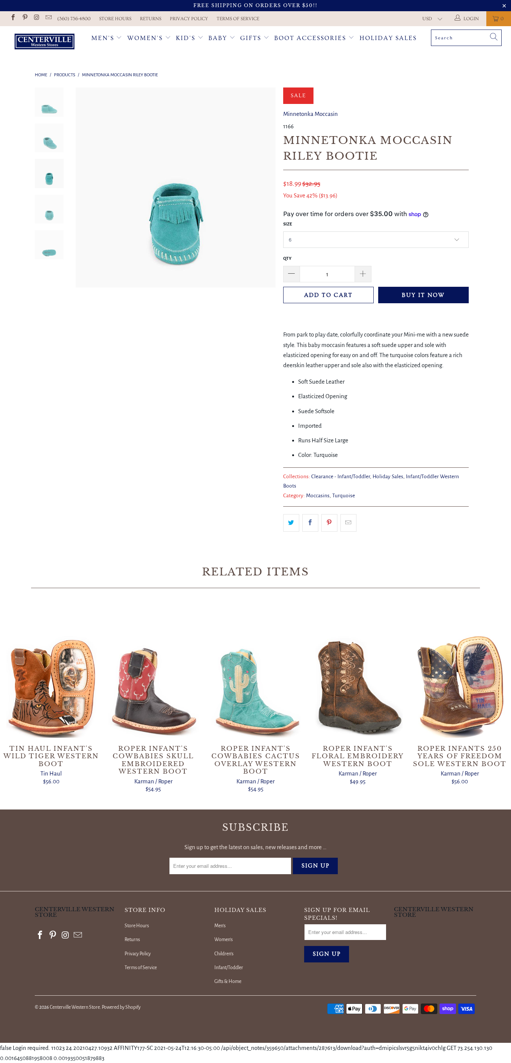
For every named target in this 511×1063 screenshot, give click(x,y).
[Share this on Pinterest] (329, 523)
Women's (145, 38)
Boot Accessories (311, 38)
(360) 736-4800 (74, 18)
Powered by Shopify (121, 1007)
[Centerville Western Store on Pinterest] (24, 18)
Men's (102, 38)
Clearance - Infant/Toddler (340, 476)
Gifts (251, 38)
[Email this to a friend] (348, 523)
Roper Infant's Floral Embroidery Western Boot (358, 670)
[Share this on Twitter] (291, 523)
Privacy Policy (189, 18)
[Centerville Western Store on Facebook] (12, 18)
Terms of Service (238, 18)
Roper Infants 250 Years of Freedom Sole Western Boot (460, 670)
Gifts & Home (227, 981)
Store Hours (115, 18)
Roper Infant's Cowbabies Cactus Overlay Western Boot (255, 670)
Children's (223, 953)
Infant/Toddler (228, 967)
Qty (287, 258)
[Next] (265, 187)
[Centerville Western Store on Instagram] (36, 18)
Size (287, 224)
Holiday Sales (388, 38)
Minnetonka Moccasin (310, 114)
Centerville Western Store (75, 1007)
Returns (150, 18)
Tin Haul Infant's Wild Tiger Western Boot (51, 670)
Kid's (185, 38)
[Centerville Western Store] (44, 42)
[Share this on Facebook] (310, 523)
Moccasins (318, 495)
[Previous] (86, 187)
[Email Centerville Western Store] (48, 18)
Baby (218, 38)
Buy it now (423, 295)
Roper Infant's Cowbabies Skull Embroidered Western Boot (153, 670)
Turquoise (343, 495)
